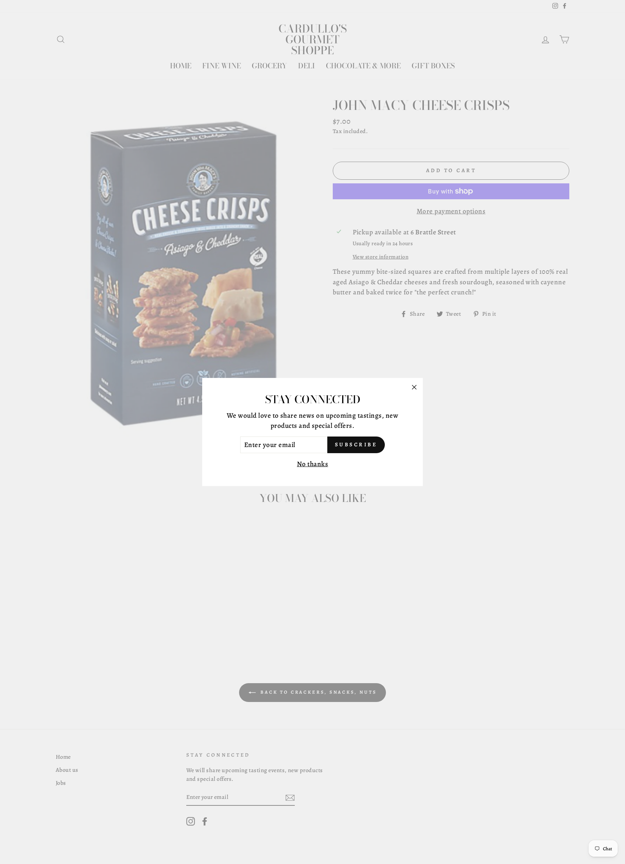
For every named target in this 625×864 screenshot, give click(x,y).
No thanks (312, 464)
